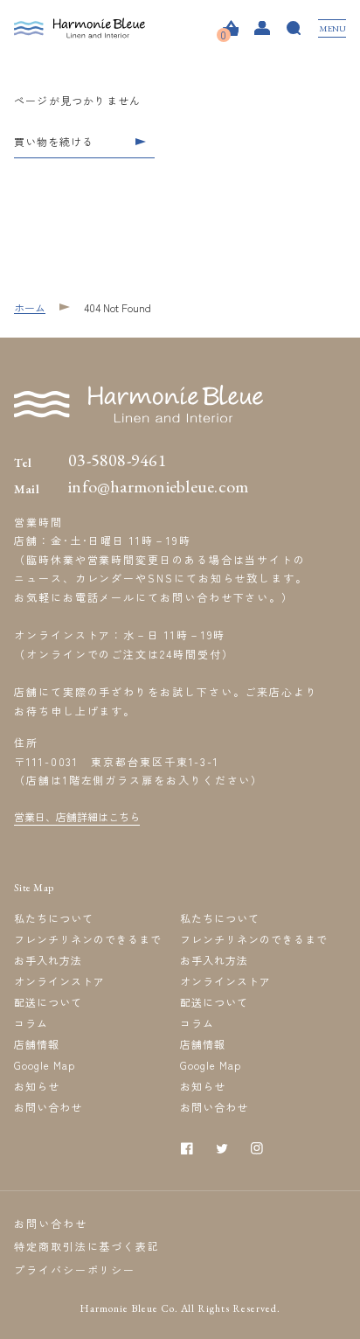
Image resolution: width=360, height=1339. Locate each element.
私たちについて (53, 917)
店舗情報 (36, 1043)
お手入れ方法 (48, 959)
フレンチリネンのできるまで (87, 938)
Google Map (44, 1064)
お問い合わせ (48, 1106)
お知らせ (36, 1085)
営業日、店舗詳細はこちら (77, 816)
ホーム (29, 307)
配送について (48, 1001)
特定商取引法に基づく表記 (87, 1245)
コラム (31, 1022)
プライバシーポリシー (74, 1269)
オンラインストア (59, 980)
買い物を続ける (53, 142)
